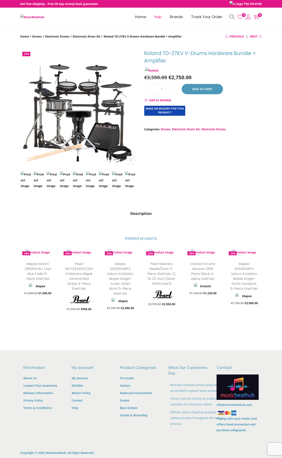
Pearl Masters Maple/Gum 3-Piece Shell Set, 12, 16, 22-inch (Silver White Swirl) (161, 273)
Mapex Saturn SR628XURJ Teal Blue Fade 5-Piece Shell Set (38, 271)
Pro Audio (127, 378)
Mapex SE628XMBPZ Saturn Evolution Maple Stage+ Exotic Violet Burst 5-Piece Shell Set (120, 278)
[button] (157, 100)
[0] (240, 16)
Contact (77, 400)
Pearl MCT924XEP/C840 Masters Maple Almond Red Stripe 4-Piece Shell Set (79, 276)
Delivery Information (38, 393)
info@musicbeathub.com (234, 405)
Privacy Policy (33, 400)
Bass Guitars (128, 408)
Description (141, 213)
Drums (37, 36)
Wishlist (77, 385)
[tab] (141, 213)
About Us (30, 378)
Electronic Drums (57, 36)
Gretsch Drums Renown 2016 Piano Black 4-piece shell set (202, 271)
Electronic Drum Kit (86, 36)
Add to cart (202, 89)
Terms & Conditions (37, 408)
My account (80, 378)
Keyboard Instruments (136, 393)
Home (24, 36)
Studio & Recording (133, 415)
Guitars (125, 385)
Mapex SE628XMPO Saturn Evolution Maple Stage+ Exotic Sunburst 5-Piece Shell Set (244, 276)
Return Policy (81, 393)
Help (75, 408)
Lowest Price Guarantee (40, 385)
